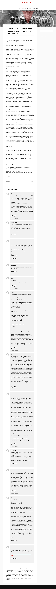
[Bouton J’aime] (12, 216)
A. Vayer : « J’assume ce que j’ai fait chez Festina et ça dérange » (28, 183)
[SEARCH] (51, 31)
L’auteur (23, 8)
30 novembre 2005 (15, 218)
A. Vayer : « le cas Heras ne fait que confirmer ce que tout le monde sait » (19, 31)
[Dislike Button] (15, 216)
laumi (12, 240)
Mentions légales (35, 8)
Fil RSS (19, 8)
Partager (9, 176)
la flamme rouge (28, 3)
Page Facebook (29, 8)
